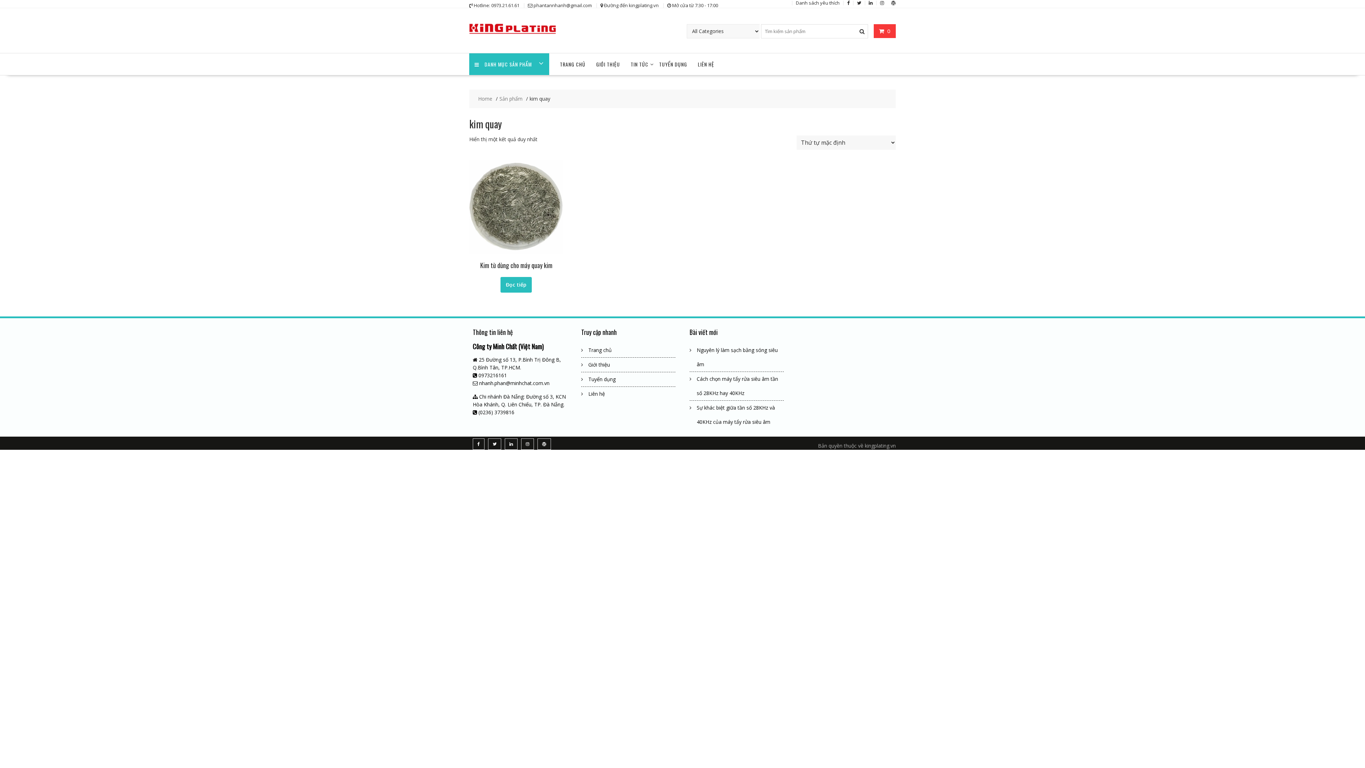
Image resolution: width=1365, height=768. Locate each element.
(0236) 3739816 (496, 412)
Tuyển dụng (673, 64)
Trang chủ (572, 64)
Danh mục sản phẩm (508, 64)
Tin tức (639, 64)
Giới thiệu (608, 64)
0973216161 (492, 375)
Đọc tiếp (516, 284)
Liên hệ (706, 64)
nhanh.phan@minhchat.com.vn (514, 383)
